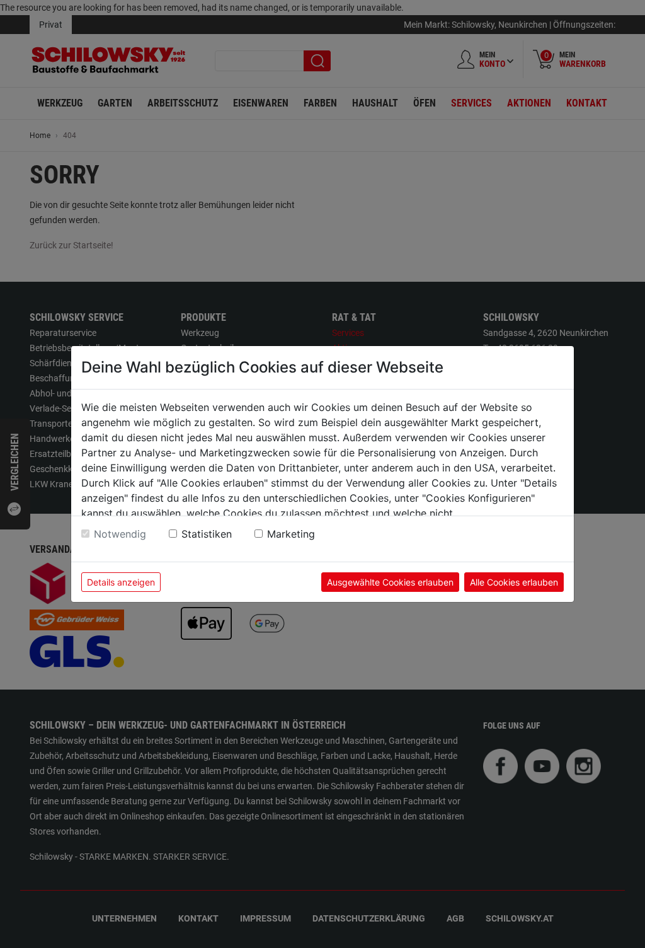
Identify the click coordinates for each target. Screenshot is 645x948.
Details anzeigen (121, 582)
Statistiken (206, 534)
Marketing (291, 534)
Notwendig (120, 534)
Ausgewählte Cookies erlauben (390, 582)
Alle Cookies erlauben (514, 582)
